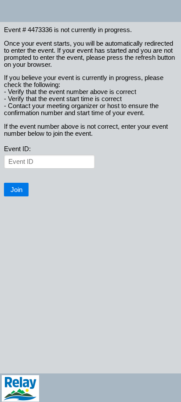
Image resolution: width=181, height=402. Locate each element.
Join (16, 189)
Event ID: (17, 148)
